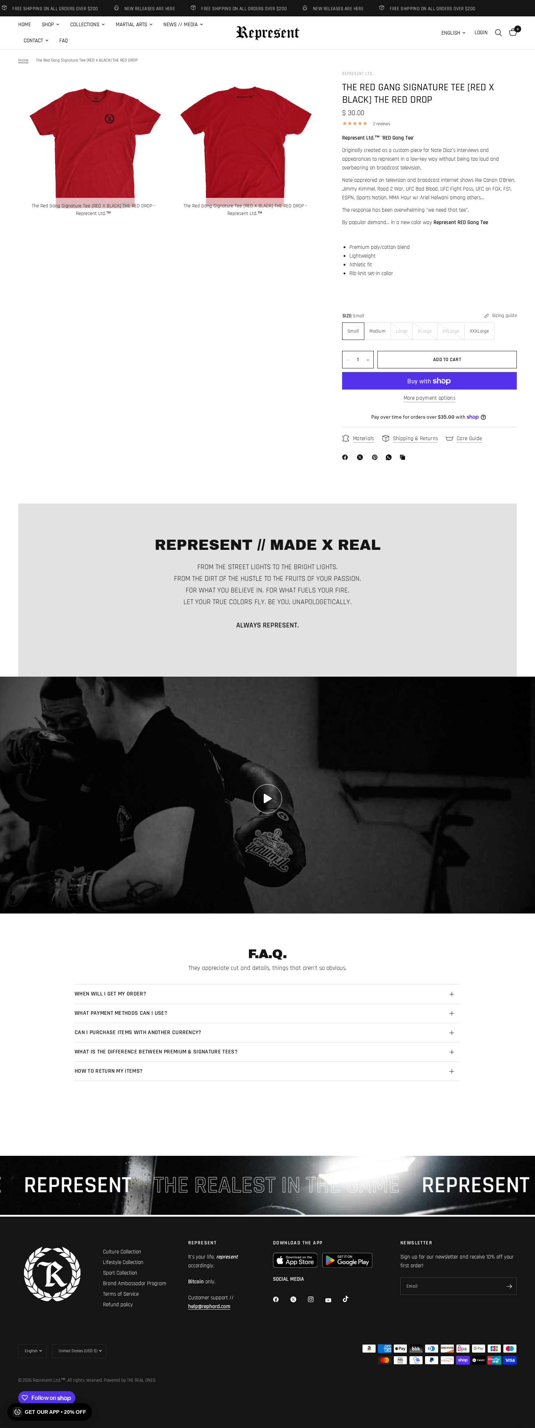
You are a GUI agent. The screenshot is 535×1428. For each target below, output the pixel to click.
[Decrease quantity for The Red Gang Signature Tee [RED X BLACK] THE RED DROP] (347, 360)
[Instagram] (316, 1299)
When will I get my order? (110, 994)
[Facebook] (346, 457)
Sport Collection (120, 1272)
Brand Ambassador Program (134, 1283)
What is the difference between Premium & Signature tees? (156, 1052)
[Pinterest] (376, 457)
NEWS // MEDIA (180, 24)
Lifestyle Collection (123, 1262)
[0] (511, 32)
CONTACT (33, 40)
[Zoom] (153, 86)
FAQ (63, 40)
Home (23, 60)
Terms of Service (121, 1294)
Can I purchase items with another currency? (138, 1032)
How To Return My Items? (109, 1071)
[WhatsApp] (390, 457)
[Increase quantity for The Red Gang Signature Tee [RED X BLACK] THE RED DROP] (367, 360)
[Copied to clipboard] (404, 457)
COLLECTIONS (84, 24)
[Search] (498, 32)
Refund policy (118, 1304)
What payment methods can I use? (121, 1013)
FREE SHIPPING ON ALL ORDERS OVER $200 (221, 8)
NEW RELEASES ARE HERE (127, 8)
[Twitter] (298, 1299)
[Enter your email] (509, 1286)
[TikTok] (351, 1299)
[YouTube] (333, 1300)
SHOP (48, 24)
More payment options (429, 398)
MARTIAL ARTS (131, 24)
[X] (361, 457)
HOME (24, 24)
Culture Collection (122, 1251)
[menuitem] (27, 25)
